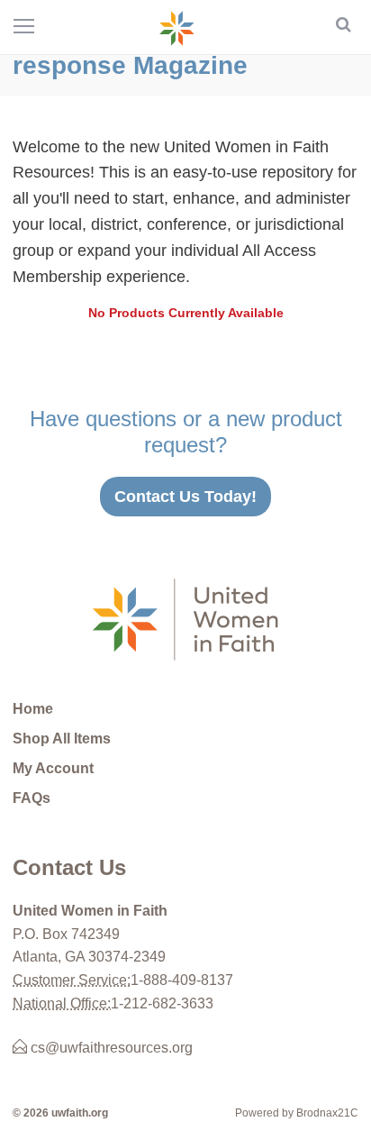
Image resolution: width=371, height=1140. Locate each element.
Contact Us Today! (185, 497)
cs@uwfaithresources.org (110, 1047)
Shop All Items (62, 738)
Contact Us (69, 867)
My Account (53, 768)
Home (33, 708)
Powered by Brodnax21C (296, 1113)
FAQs (31, 798)
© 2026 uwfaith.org (60, 1113)
